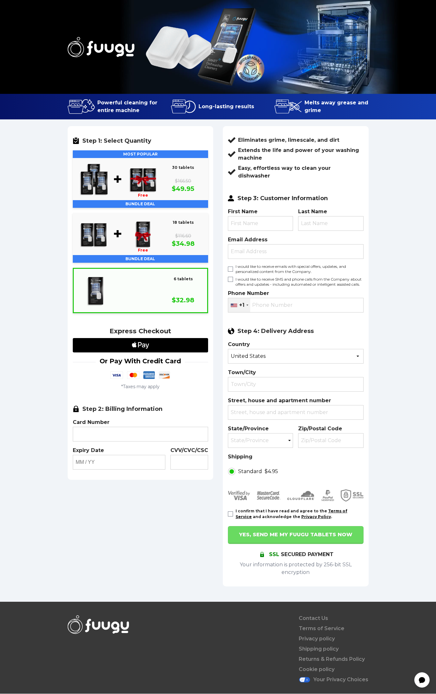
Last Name (312, 211)
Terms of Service (321, 628)
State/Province (248, 429)
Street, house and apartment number (279, 400)
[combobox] (239, 305)
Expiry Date (88, 450)
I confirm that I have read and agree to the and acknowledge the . (291, 514)
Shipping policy (319, 649)
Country (239, 344)
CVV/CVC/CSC (189, 450)
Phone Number (248, 293)
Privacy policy (317, 639)
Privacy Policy (316, 516)
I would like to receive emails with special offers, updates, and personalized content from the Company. (291, 269)
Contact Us (313, 618)
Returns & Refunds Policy (332, 659)
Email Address (247, 240)
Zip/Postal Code (320, 429)
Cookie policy (317, 669)
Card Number (91, 422)
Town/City (242, 372)
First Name (243, 211)
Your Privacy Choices (340, 679)
